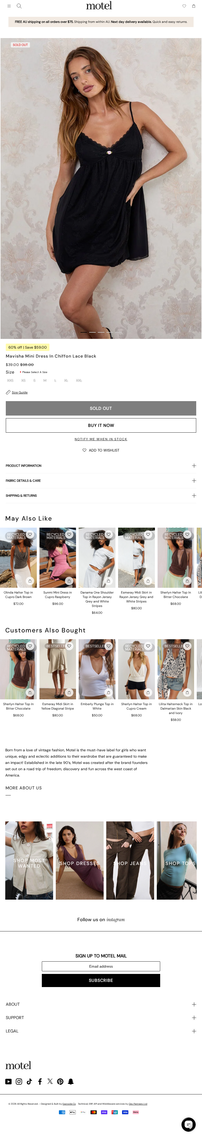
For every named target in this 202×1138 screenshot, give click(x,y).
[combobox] (19, 6)
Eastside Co (69, 1103)
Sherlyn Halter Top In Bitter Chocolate (175, 594)
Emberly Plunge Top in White (97, 706)
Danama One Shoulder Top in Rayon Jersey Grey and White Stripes (97, 599)
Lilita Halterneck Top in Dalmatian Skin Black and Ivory (176, 708)
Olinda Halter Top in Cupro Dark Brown (18, 594)
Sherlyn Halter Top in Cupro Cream (136, 706)
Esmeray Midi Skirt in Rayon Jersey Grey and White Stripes (136, 597)
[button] (101, 450)
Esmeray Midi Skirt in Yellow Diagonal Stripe (57, 706)
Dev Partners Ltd (138, 1103)
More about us (24, 788)
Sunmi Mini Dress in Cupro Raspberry (57, 594)
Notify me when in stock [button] (101, 439)
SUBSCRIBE (101, 980)
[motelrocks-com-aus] (99, 6)
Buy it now (101, 425)
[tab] (83, 332)
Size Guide (20, 392)
